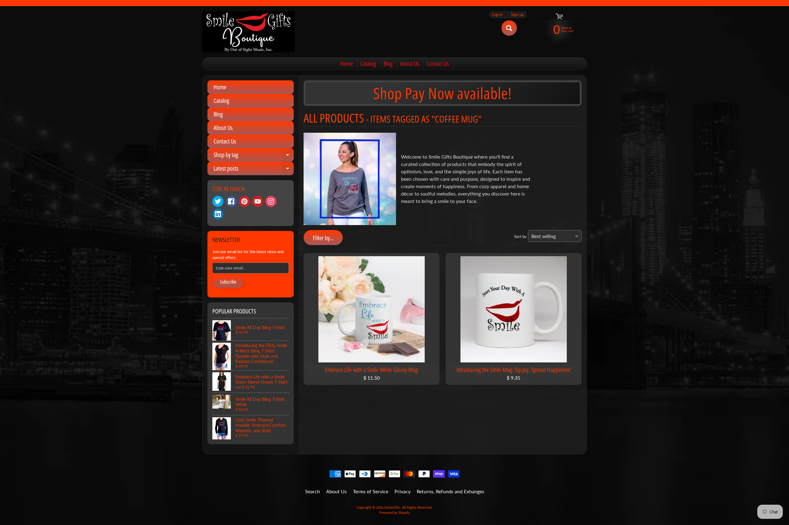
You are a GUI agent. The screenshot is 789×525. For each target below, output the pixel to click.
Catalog (368, 63)
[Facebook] (231, 201)
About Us (409, 63)
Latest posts (254, 169)
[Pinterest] (244, 201)
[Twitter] (217, 201)
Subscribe (228, 281)
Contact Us (438, 63)
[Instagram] (270, 201)
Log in (497, 15)
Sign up (517, 15)
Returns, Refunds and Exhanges (450, 491)
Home (346, 63)
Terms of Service (370, 491)
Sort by (520, 236)
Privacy (402, 491)
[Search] (509, 28)
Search (312, 491)
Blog (388, 63)
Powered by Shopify (394, 513)
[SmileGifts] (248, 31)
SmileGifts (392, 507)
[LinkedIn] (217, 214)
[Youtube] (257, 201)
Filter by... (323, 238)
